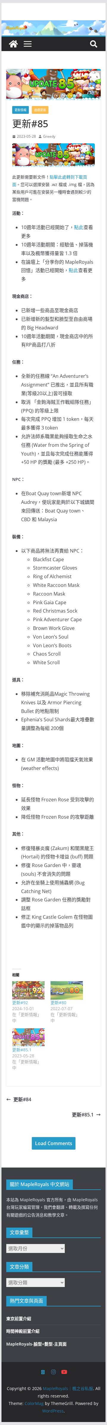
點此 (79, 227)
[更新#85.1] (28, 1037)
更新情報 (20, 110)
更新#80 (58, 1002)
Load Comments (53, 1143)
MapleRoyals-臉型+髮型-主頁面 (36, 1344)
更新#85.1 (22, 1050)
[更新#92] (28, 990)
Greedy (49, 136)
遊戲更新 (40, 110)
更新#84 (22, 1099)
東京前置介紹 (18, 1318)
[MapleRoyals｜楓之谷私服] (53, 24)
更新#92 (20, 1002)
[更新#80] (67, 990)
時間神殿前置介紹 (23, 1331)
